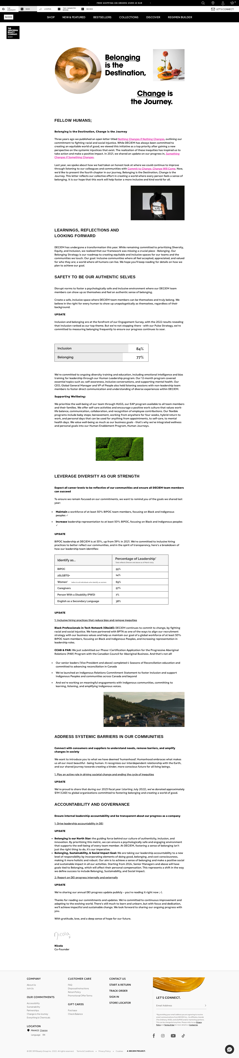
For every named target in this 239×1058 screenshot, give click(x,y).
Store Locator (120, 1002)
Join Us (30, 988)
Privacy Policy (105, 1051)
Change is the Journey (37, 1014)
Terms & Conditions (85, 1051)
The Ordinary (11, 9)
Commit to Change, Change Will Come (151, 168)
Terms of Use (169, 1025)
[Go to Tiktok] (183, 1035)
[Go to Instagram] (163, 1035)
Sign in (114, 996)
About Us (31, 985)
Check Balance (75, 1014)
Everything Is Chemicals (38, 1017)
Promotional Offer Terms (80, 995)
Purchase (72, 1010)
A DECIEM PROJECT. (136, 1051)
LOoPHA (47, 9)
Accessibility (33, 1003)
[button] (51, 17)
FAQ (70, 985)
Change (43, 1030)
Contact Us (193, 1025)
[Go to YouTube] (173, 1035)
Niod (28, 9)
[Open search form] (203, 3)
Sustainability (33, 1006)
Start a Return (120, 984)
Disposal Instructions (78, 988)
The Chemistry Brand (69, 9)
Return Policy (74, 992)
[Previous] (88, 2)
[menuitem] (9, 9)
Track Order (118, 990)
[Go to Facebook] (154, 1035)
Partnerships (33, 1010)
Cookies (119, 1051)
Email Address (164, 1005)
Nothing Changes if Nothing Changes (141, 139)
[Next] (150, 2)
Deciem (89, 9)
